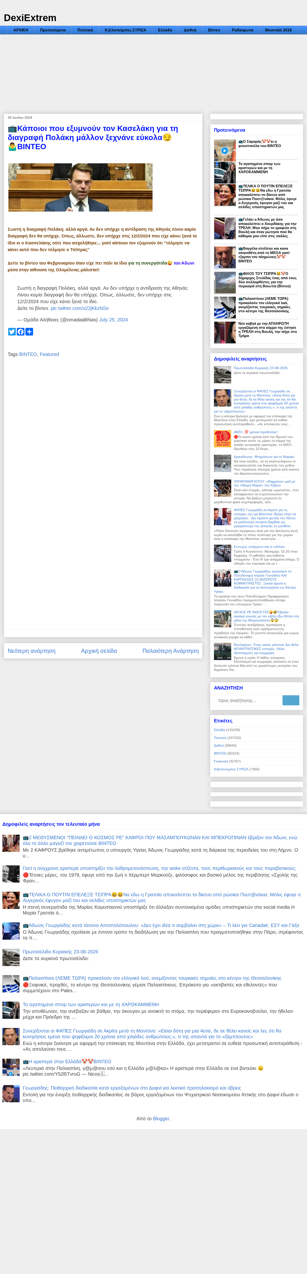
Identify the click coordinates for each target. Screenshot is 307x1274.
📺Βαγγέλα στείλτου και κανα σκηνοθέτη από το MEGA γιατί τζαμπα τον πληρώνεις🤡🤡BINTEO (263, 254)
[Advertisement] (153, 70)
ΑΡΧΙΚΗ (20, 30)
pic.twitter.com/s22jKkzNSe (80, 308)
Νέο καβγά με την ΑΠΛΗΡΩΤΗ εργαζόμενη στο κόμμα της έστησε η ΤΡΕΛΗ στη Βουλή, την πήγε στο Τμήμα (267, 329)
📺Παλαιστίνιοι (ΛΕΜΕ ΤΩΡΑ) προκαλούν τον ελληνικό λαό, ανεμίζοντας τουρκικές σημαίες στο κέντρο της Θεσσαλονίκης (264, 304)
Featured (49, 354)
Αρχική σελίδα (99, 651)
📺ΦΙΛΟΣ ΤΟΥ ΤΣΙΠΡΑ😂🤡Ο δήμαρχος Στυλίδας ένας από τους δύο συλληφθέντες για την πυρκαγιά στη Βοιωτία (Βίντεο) (267, 279)
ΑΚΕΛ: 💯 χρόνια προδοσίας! (256, 432)
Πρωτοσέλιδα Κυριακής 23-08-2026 (261, 368)
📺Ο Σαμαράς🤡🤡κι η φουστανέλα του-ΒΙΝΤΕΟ (259, 143)
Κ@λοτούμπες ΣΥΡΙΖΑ (125, 30)
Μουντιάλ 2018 (278, 30)
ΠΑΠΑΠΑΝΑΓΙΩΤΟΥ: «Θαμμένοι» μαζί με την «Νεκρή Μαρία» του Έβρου (264, 483)
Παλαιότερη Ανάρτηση (170, 651)
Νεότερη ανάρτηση (31, 651)
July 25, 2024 (113, 319)
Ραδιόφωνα (242, 30)
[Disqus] (103, 434)
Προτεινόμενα (53, 30)
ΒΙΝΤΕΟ (28, 354)
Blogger (161, 1118)
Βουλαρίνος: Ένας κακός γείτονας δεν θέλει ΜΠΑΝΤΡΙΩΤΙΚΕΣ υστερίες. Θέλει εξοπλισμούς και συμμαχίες (266, 649)
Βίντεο (214, 30)
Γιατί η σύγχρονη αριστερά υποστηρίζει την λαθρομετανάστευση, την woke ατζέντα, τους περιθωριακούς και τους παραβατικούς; (159, 868)
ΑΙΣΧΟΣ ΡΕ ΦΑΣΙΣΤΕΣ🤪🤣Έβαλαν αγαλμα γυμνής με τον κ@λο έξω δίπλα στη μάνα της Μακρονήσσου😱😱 (266, 616)
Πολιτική (85, 30)
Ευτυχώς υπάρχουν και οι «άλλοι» (259, 547)
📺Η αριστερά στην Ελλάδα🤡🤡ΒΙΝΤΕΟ (67, 1061)
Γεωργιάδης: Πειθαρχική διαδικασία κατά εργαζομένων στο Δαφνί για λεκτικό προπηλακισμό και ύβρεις (132, 1088)
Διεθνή (190, 30)
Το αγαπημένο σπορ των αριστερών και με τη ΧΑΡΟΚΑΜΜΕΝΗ (259, 168)
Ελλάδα (165, 30)
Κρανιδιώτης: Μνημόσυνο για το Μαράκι (264, 457)
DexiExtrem (30, 17)
